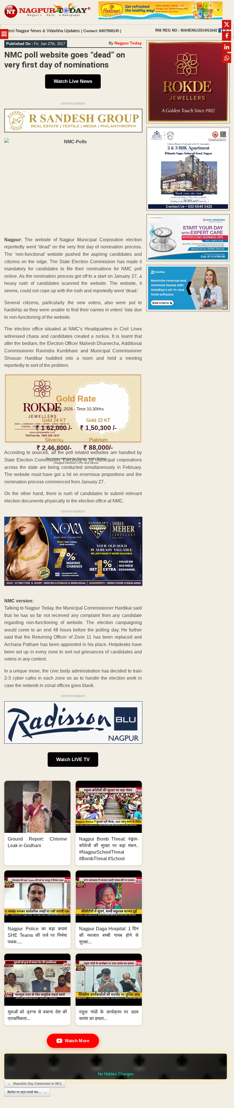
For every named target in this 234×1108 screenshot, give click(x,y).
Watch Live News (73, 81)
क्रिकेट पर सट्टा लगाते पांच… (27, 1092)
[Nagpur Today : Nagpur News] (47, 12)
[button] (37, 823)
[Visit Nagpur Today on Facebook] (220, 30)
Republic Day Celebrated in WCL (34, 1083)
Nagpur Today (128, 43)
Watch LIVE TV (73, 759)
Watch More (77, 1040)
